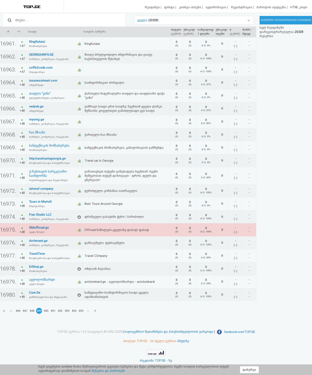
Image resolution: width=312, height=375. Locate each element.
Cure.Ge (34, 292)
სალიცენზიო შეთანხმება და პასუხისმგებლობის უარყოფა (168, 332)
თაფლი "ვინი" (40, 93)
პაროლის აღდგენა (271, 7)
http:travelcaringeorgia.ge (47, 158)
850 (46, 310)
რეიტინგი (153, 7)
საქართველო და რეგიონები (48, 180)
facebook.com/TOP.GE (239, 332)
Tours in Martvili (40, 202)
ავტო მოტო (37, 232)
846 (18, 310)
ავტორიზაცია (216, 7)
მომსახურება (38, 46)
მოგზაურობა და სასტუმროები (49, 162)
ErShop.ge (36, 267)
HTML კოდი (298, 7)
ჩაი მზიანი (37, 132)
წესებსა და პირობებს (108, 370)
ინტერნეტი (36, 84)
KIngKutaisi (37, 42)
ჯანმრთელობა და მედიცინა (48, 297)
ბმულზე (183, 341)
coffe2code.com (41, 67)
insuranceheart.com (43, 80)
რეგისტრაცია (242, 7)
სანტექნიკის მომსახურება (49, 145)
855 (81, 310)
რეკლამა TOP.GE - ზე (156, 360)
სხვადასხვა (37, 72)
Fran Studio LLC (40, 215)
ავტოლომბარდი (42, 280)
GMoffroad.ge (39, 227)
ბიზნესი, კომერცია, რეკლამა (49, 59)
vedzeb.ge (36, 106)
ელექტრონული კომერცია (47, 97)
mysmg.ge (36, 119)
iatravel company (41, 189)
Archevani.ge (38, 241)
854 (74, 310)
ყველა (142, 20)
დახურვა (249, 369)
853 (67, 310)
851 (53, 310)
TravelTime (37, 254)
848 (32, 310)
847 (25, 310)
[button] (194, 20)
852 (60, 310)
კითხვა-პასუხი (190, 7)
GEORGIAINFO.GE (41, 55)
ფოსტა (169, 7)
